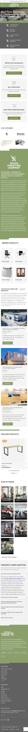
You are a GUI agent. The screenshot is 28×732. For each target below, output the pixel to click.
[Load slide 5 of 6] (17, 470)
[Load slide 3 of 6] (14, 470)
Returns (3, 693)
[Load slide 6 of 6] (18, 470)
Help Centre (4, 695)
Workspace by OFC (5, 689)
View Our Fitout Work (13, 73)
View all (13, 473)
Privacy (18, 729)
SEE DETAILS (7, 343)
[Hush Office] (7, 529)
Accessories (4, 678)
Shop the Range (14, 118)
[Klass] (21, 494)
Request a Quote (13, 95)
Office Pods (4, 675)
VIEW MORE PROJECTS (22, 289)
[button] (2, 5)
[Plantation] (7, 546)
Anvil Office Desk (7, 463)
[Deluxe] (21, 511)
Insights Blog (4, 697)
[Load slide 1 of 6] (10, 470)
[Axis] (21, 529)
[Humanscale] (7, 494)
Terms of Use (12, 729)
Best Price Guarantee (6, 701)
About (2, 687)
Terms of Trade (5, 729)
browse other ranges (9, 557)
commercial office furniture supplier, (12, 578)
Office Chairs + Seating (6, 669)
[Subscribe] (26, 715)
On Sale (3, 680)
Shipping (3, 691)
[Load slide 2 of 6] (12, 470)
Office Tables (4, 673)
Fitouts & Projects (5, 699)
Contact (3, 703)
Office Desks (4, 671)
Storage (3, 676)
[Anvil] (7, 511)
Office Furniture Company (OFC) (11, 727)
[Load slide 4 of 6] (15, 470)
